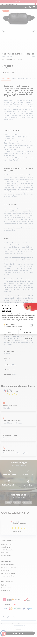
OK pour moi (27, 332)
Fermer (9, 332)
